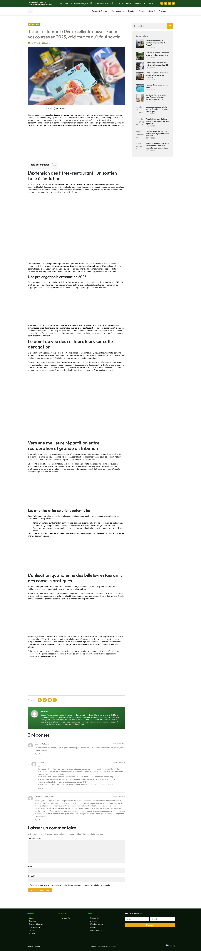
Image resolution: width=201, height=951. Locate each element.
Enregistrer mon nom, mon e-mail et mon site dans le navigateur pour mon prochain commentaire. (70, 885)
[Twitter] (165, 3)
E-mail (31, 876)
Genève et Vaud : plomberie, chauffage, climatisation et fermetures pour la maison (156, 97)
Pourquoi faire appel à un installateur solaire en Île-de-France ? (156, 42)
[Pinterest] (169, 3)
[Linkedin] (173, 3)
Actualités (34, 24)
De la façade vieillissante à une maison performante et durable (157, 63)
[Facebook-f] (161, 3)
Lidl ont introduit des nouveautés (88, 333)
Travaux (162, 11)
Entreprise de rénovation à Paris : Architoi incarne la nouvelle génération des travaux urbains (157, 145)
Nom (30, 866)
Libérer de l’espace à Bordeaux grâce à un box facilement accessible (157, 75)
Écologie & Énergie (99, 11)
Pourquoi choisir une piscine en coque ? (157, 86)
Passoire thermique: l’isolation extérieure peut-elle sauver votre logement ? (157, 121)
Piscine (142, 11)
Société (152, 11)
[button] (171, 11)
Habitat (131, 11)
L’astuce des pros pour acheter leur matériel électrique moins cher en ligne (157, 109)
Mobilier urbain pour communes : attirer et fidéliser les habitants (157, 53)
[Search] (170, 26)
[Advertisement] (76, 144)
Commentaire (34, 838)
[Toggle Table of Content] (53, 165)
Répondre (38, 754)
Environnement (117, 11)
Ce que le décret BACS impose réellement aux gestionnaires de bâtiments (157, 133)
